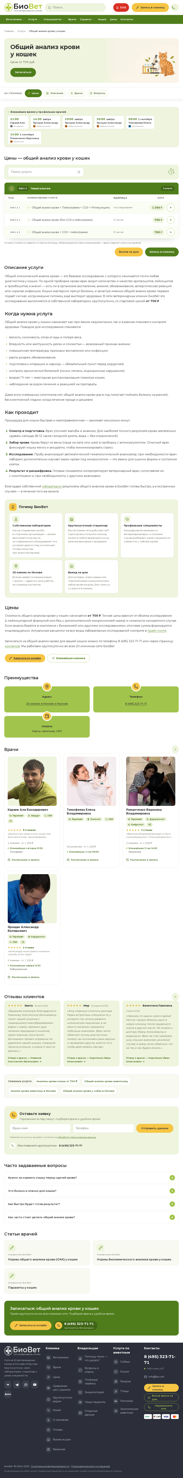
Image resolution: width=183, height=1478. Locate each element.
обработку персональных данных (77, 1137)
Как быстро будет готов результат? (34, 1204)
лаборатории (52, 486)
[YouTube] (34, 1384)
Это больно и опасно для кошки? (32, 1190)
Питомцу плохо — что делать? (96, 1358)
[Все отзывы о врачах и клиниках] (175, 997)
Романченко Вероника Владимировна (144, 811)
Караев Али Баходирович (28, 809)
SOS (123, 7)
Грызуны (125, 1381)
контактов (12, 646)
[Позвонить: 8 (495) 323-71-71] (175, 7)
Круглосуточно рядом (62, 1399)
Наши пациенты (95, 1402)
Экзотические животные (129, 1410)
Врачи (72, 19)
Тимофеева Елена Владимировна (81, 811)
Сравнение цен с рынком (61, 1387)
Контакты (127, 19)
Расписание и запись (25, 859)
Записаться (23, 72)
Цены (113, 19)
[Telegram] (16, 1384)
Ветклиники (14, 19)
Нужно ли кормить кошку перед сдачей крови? (42, 1177)
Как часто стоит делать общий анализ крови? (41, 1217)
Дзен (8, 1394)
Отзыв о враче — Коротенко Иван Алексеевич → (89, 1059)
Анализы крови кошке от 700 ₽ (56, 1081)
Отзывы (58, 1429)
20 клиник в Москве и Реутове (47, 703)
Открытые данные (91, 1412)
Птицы (124, 1391)
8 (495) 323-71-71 (136, 703)
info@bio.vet (156, 1376)
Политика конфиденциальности (50, 1466)
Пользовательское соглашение (90, 1466)
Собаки (125, 1361)
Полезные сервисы (91, 1381)
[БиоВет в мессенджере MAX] (25, 1384)
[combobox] (78, 7)
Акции (102, 19)
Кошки (124, 1371)
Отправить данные (154, 1128)
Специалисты (52, 19)
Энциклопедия (94, 1392)
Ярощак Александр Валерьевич (23, 928)
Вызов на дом (129, 251)
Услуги (32, 19)
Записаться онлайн (27, 658)
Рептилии (126, 1401)
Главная (9, 31)
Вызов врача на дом (162, 1397)
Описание (56, 93)
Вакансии (59, 1449)
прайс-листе (156, 630)
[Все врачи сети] (175, 749)
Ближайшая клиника (70, 658)
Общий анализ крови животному (106, 1081)
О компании (60, 1419)
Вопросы (99, 93)
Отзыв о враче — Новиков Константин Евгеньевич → (24, 1059)
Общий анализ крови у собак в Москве (88, 1090)
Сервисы (86, 19)
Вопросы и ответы (92, 1370)
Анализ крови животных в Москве (33, 1090)
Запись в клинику (152, 7)
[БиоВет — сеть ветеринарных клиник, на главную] (23, 7)
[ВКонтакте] (7, 1384)
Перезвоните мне (163, 1407)
